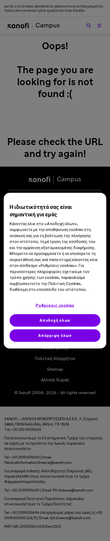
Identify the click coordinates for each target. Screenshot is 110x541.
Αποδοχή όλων (55, 320)
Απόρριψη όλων (55, 335)
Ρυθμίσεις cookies (55, 305)
